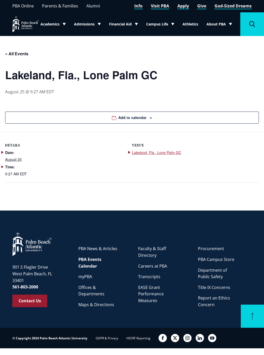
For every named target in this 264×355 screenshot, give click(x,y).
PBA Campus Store (216, 259)
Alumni (93, 6)
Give (201, 6)
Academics (54, 25)
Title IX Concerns (214, 287)
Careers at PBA (152, 266)
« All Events (16, 54)
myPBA (85, 276)
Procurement (211, 248)
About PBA (221, 25)
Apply (183, 6)
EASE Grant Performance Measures (151, 294)
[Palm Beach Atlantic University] (32, 243)
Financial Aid (123, 25)
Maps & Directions (96, 304)
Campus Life (161, 25)
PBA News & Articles (97, 248)
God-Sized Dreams (233, 6)
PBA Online (23, 6)
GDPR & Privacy (107, 338)
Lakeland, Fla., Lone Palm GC (156, 152)
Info (138, 6)
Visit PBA (160, 6)
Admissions (88, 25)
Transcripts (149, 276)
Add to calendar (132, 117)
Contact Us (30, 301)
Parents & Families (60, 6)
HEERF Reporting (138, 338)
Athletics (190, 24)
